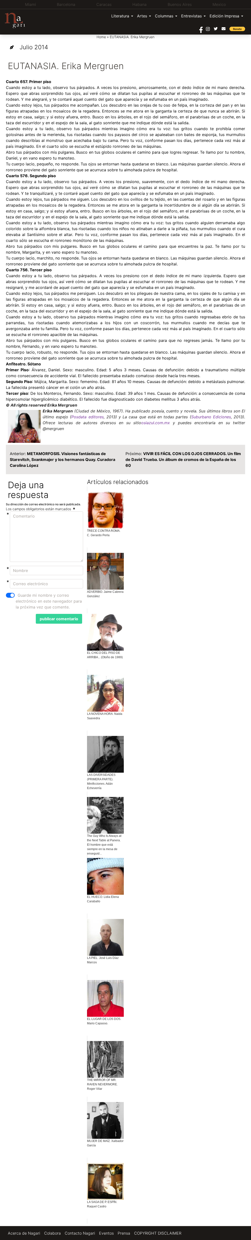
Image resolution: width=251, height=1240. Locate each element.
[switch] (10, 595)
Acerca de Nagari (24, 1233)
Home (101, 37)
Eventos (106, 1233)
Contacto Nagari (80, 1233)
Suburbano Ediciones (211, 416)
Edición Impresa (224, 15)
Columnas (164, 15)
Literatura (120, 15)
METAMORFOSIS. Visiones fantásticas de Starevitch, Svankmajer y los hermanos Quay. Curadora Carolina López (62, 459)
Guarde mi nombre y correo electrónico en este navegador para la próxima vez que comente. (49, 601)
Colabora (52, 1233)
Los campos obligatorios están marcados (39, 509)
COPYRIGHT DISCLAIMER (157, 1233)
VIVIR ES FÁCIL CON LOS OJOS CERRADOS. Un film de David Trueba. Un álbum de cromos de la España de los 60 (183, 459)
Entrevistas (191, 15)
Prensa (124, 1233)
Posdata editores (87, 416)
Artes (142, 15)
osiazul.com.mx (155, 422)
